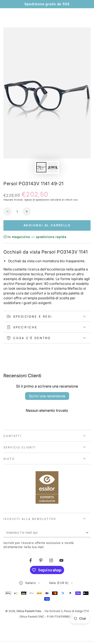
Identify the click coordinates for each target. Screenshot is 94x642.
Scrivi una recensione (47, 396)
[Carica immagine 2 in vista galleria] (53, 167)
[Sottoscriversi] (88, 533)
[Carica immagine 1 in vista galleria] (41, 167)
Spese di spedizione (36, 199)
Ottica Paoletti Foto (28, 611)
